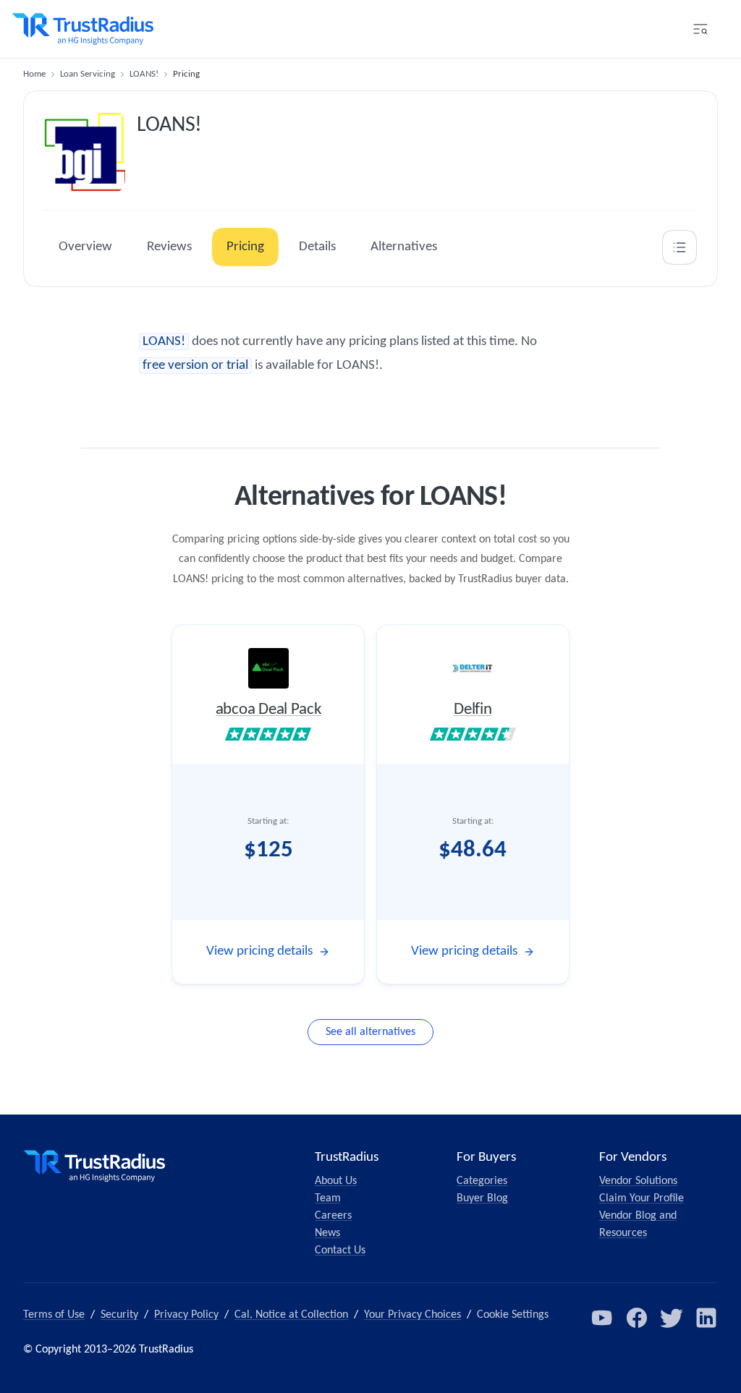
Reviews (169, 247)
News (327, 1233)
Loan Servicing (87, 74)
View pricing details (259, 951)
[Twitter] (671, 1317)
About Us (336, 1181)
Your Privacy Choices (412, 1315)
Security (119, 1315)
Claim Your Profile (641, 1198)
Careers (333, 1216)
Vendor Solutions (638, 1181)
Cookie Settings (513, 1315)
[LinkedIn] (706, 1317)
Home (34, 74)
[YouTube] (602, 1317)
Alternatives (403, 247)
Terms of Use (54, 1315)
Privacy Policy (186, 1315)
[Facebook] (636, 1317)
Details (317, 247)
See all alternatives (370, 1032)
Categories (482, 1181)
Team (328, 1198)
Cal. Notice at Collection (291, 1315)
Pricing (245, 247)
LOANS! (144, 74)
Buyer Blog (482, 1198)
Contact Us (340, 1250)
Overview (85, 247)
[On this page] (679, 247)
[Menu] (700, 29)
